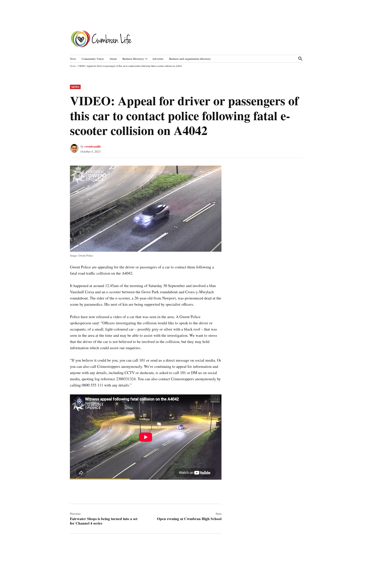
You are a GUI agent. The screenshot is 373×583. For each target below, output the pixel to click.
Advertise (157, 59)
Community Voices (93, 59)
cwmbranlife (93, 146)
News (73, 59)
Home (73, 65)
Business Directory (133, 59)
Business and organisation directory (190, 59)
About (113, 59)
